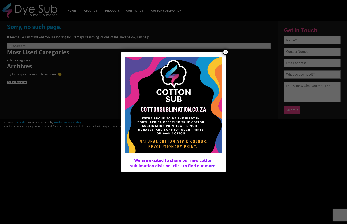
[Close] (225, 52)
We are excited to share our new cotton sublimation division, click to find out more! (173, 163)
